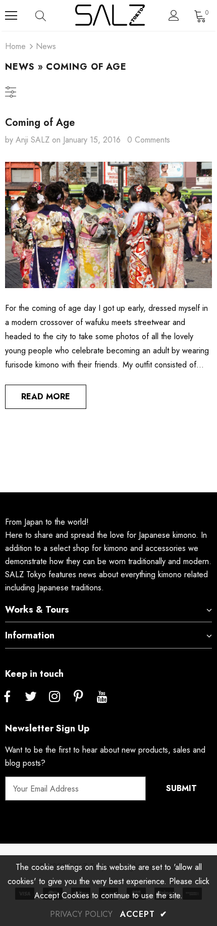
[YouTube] (102, 697)
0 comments (148, 140)
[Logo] (110, 15)
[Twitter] (31, 697)
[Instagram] (54, 697)
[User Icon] (174, 15)
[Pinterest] (78, 697)
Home (15, 46)
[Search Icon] (50, 15)
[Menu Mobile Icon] (11, 16)
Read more (45, 396)
